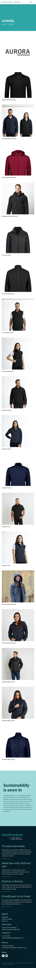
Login (20, 962)
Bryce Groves (10, 964)
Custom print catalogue (9, 927)
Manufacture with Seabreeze (11, 929)
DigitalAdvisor (30, 962)
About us (4, 921)
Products (4, 24)
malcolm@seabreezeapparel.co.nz (12, 938)
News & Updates (7, 919)
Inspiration (5, 917)
